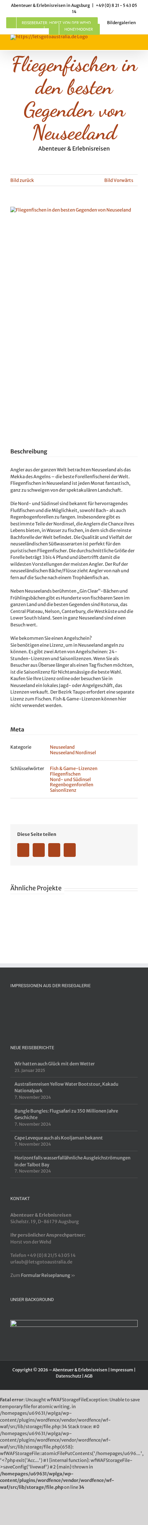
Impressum (121, 1369)
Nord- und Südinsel (70, 779)
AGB (88, 1376)
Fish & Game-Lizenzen (73, 768)
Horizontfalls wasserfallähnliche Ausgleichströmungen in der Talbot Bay (72, 1161)
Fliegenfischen (65, 774)
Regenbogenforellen (71, 785)
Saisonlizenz (63, 790)
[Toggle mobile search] (122, 42)
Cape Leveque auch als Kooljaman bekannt (58, 1138)
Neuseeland (62, 747)
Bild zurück (22, 180)
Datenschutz (68, 1376)
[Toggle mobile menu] (135, 42)
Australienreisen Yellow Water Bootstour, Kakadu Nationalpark (66, 1087)
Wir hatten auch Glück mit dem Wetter (54, 1064)
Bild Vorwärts (118, 180)
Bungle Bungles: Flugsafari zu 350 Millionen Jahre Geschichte (66, 1114)
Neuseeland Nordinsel (73, 753)
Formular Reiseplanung (45, 1275)
